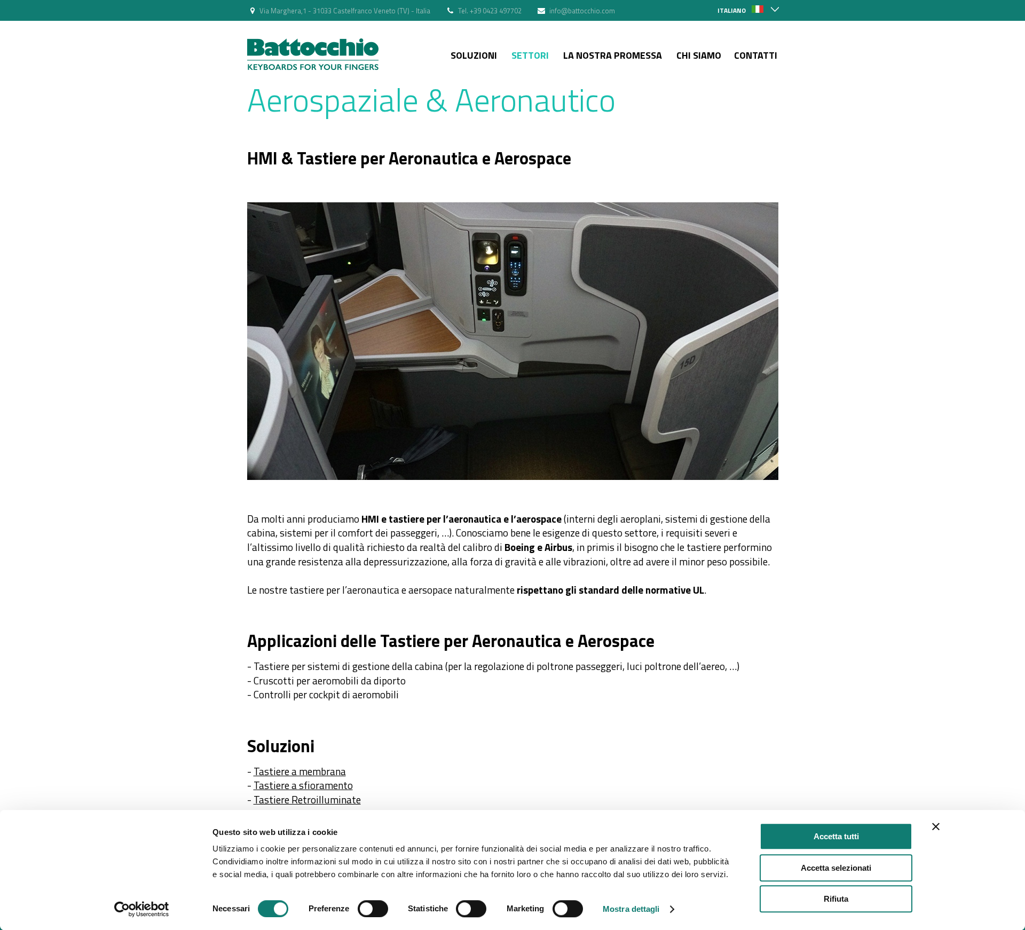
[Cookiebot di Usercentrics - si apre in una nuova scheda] (141, 909)
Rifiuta (836, 898)
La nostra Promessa (612, 55)
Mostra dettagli (631, 908)
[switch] (373, 908)
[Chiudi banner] (936, 826)
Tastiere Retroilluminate (307, 799)
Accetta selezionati (836, 867)
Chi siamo (698, 55)
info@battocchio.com (582, 10)
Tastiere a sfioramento (303, 785)
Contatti (755, 55)
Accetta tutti (836, 836)
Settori (530, 55)
